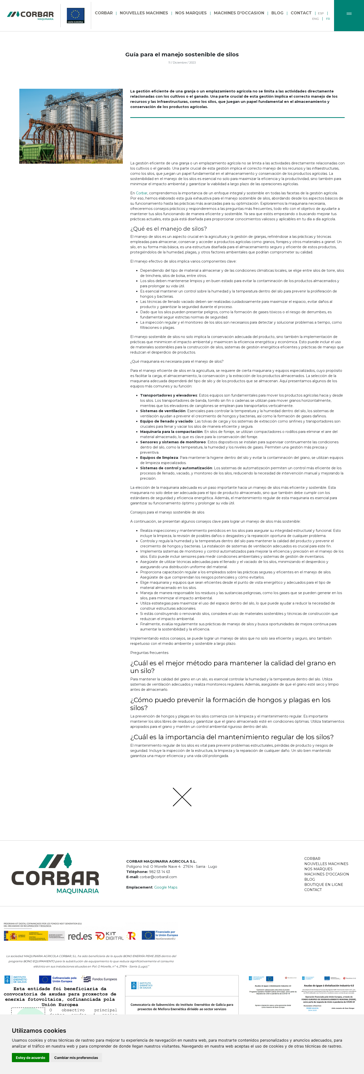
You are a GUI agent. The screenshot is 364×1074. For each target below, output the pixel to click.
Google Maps (165, 887)
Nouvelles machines (326, 864)
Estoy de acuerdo (30, 1057)
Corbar (141, 193)
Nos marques (318, 869)
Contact (313, 890)
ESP (321, 13)
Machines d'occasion (326, 874)
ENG (315, 19)
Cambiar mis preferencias (76, 1057)
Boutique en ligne (323, 884)
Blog (309, 879)
